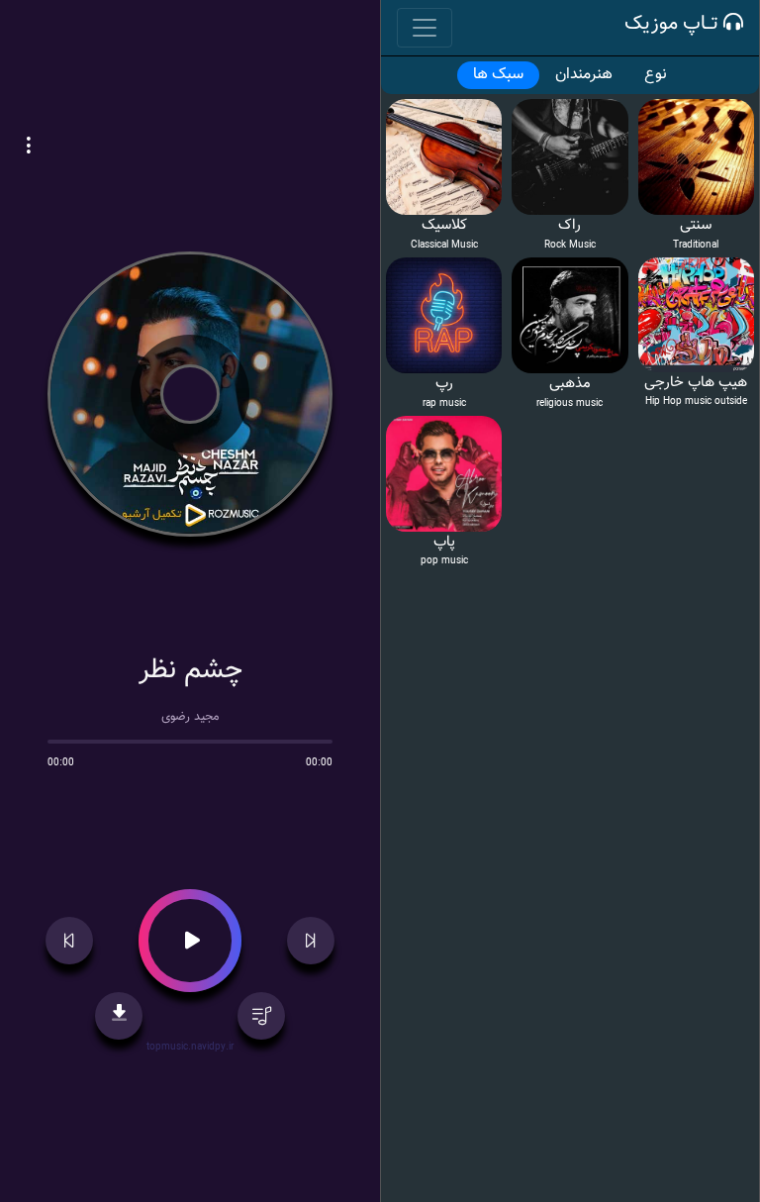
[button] (29, 147)
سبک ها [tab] (498, 74)
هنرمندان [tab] (584, 74)
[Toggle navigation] (424, 28)
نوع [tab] (655, 74)
